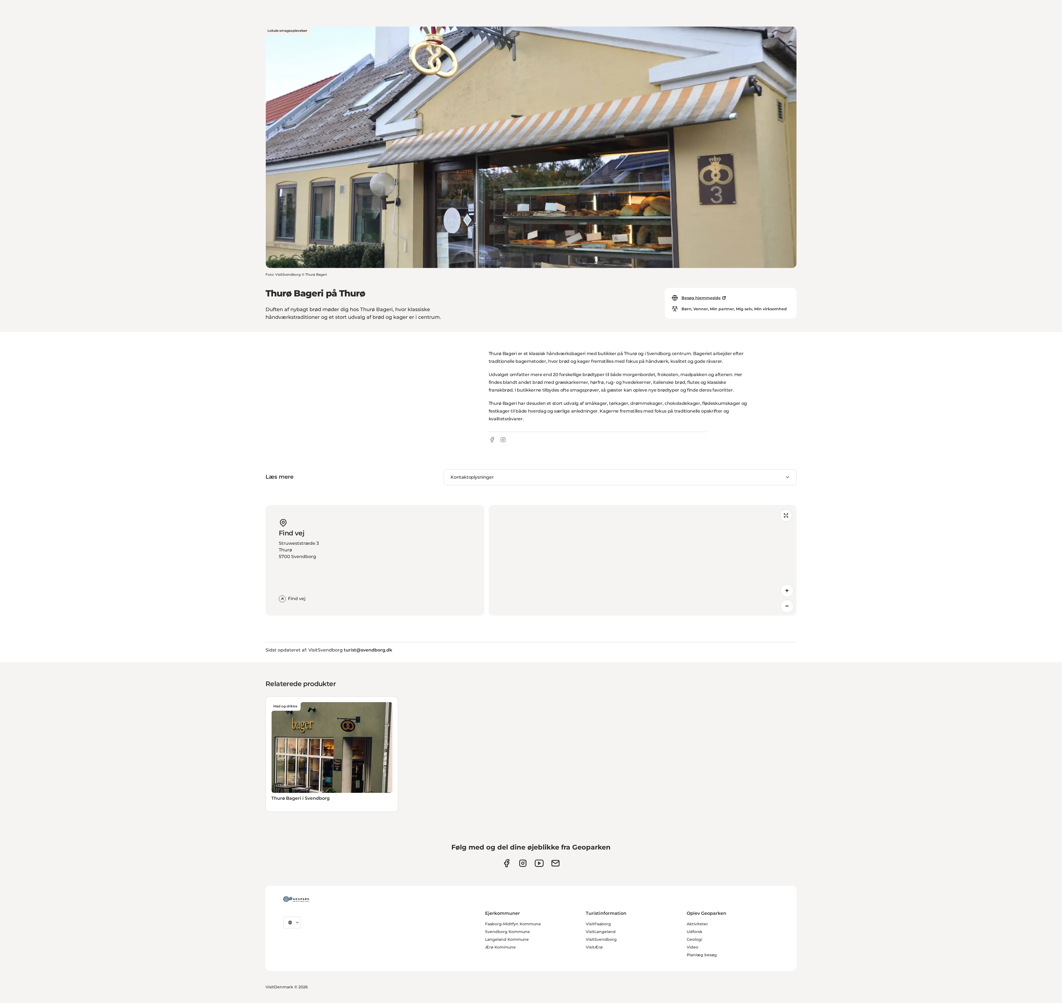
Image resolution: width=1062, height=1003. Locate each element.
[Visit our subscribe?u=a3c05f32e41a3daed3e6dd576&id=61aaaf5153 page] (555, 863)
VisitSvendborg (601, 939)
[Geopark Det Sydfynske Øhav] (296, 899)
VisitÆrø (594, 947)
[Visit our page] (523, 863)
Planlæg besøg (702, 954)
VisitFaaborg (598, 923)
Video (692, 947)
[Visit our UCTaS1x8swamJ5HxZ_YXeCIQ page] (539, 863)
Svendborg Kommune (507, 931)
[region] (642, 560)
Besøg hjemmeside (701, 297)
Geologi (694, 939)
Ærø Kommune (500, 947)
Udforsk (694, 931)
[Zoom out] (787, 606)
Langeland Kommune (507, 939)
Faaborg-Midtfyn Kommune (513, 923)
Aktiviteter (697, 923)
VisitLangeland (601, 931)
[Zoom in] (787, 590)
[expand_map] (786, 515)
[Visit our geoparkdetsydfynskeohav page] (506, 863)
